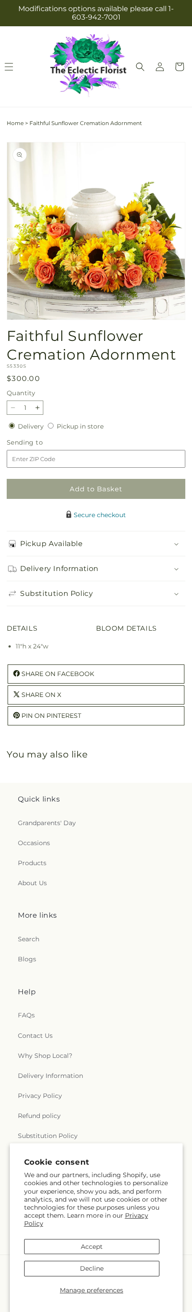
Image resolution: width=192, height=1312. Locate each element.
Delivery (32, 426)
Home (15, 123)
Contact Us (35, 1036)
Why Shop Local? (45, 1056)
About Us (32, 883)
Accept (92, 1247)
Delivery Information (50, 1076)
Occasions (34, 843)
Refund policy (39, 1116)
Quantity (21, 393)
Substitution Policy (48, 1136)
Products (32, 863)
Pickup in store (80, 426)
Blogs (27, 959)
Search (28, 939)
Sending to (38, 442)
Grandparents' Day (47, 823)
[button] (140, 67)
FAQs (26, 1015)
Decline (92, 1268)
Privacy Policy (40, 1096)
